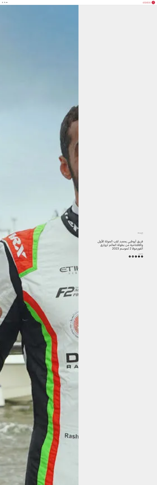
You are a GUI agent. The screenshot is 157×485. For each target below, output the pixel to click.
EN (6, 2)
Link (142, 256)
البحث (5, 2)
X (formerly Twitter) (139, 256)
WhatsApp (130, 256)
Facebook (136, 256)
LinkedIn (133, 256)
